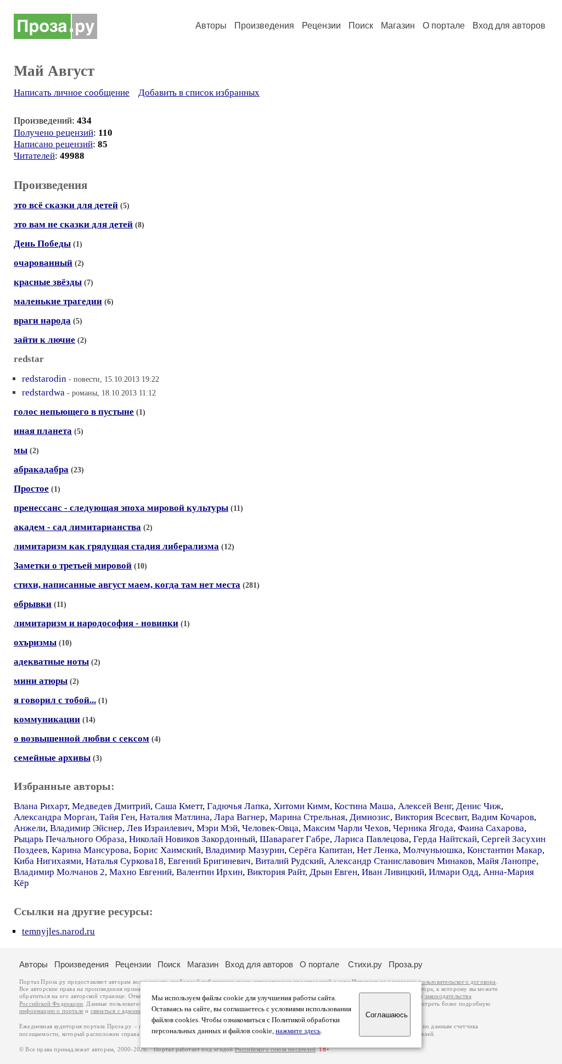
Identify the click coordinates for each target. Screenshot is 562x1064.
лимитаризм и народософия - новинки (96, 623)
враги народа (42, 320)
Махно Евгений (140, 872)
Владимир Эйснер (86, 828)
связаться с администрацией (129, 1011)
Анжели (30, 828)
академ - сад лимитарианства (77, 527)
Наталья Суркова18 (125, 861)
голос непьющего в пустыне (74, 411)
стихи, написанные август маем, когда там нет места (127, 585)
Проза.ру (406, 964)
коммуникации (47, 719)
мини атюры (41, 681)
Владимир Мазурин (244, 850)
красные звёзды (48, 282)
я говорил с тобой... (55, 700)
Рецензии (321, 25)
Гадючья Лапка (238, 806)
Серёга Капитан (320, 850)
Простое (31, 488)
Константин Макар (504, 850)
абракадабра (41, 469)
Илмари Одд (454, 872)
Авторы (211, 25)
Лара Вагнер (239, 817)
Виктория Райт (276, 872)
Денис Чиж (478, 806)
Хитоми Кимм (301, 806)
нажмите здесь (298, 1031)
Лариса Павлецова (371, 839)
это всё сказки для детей (66, 205)
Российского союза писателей (275, 1049)
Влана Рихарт (41, 806)
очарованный (43, 263)
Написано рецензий (53, 144)
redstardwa (43, 392)
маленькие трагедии (58, 301)
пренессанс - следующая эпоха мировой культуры (121, 508)
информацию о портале (51, 1011)
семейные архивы (52, 758)
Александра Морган (54, 817)
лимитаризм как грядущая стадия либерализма (116, 546)
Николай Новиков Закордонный (192, 839)
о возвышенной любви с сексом (81, 738)
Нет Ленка (377, 850)
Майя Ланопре (506, 861)
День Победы (42, 243)
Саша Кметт (179, 806)
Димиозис (370, 817)
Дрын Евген (333, 872)
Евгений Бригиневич (209, 861)
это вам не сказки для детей (73, 224)
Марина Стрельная (307, 817)
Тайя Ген (117, 817)
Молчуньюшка (433, 850)
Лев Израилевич (159, 828)
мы (20, 450)
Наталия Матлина (174, 817)
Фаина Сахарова (491, 828)
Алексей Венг (425, 806)
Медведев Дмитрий (111, 806)
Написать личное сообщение (72, 92)
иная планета (43, 431)
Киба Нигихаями (47, 861)
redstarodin (44, 379)
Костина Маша (364, 806)
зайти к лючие (44, 340)
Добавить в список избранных (199, 92)
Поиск (361, 25)
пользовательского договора (457, 982)
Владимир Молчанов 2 (59, 872)
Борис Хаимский (167, 850)
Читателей (34, 156)
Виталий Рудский (289, 861)
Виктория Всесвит (431, 817)
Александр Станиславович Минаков (400, 861)
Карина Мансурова (90, 850)
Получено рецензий (53, 132)
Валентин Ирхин (209, 872)
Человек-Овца (270, 828)
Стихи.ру (365, 964)
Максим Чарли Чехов (346, 828)
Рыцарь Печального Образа (69, 839)
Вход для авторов (509, 25)
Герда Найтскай (445, 839)
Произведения (264, 25)
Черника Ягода (423, 828)
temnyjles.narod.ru (58, 931)
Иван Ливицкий (393, 872)
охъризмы (35, 642)
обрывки (33, 604)
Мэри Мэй (217, 828)
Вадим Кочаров (502, 817)
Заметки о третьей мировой (73, 565)
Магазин (398, 25)
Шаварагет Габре (295, 839)
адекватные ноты (51, 661)
